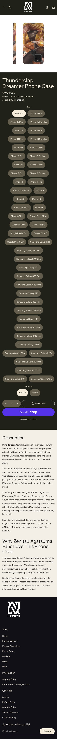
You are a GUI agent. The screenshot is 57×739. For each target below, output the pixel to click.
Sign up (47, 731)
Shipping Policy (9, 679)
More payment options (28, 419)
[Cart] (53, 7)
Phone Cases (8, 651)
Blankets (6, 656)
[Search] (9, 7)
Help (4, 666)
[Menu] (3, 7)
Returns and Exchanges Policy (16, 684)
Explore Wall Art (9, 641)
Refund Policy (8, 702)
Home (5, 636)
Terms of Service (10, 712)
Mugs (5, 661)
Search (5, 697)
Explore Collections (11, 646)
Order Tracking (9, 717)
